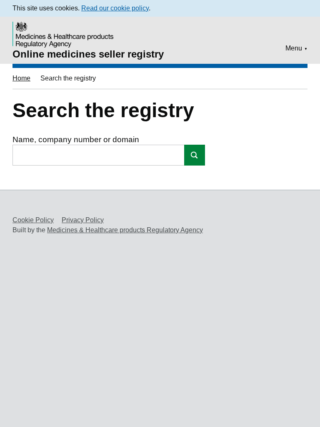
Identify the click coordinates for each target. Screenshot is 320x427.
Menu (293, 48)
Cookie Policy (33, 220)
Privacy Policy (83, 220)
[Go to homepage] (64, 29)
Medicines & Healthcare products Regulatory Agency (125, 230)
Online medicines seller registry (88, 54)
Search (194, 155)
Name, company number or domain (75, 139)
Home (21, 78)
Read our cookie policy (115, 8)
